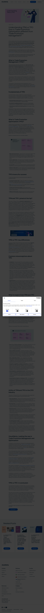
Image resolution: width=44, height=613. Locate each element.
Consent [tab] (9, 300)
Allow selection (22, 314)
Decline (9, 314)
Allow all (34, 314)
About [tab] (35, 300)
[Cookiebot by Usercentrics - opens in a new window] (37, 298)
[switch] (17, 311)
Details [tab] (22, 300)
